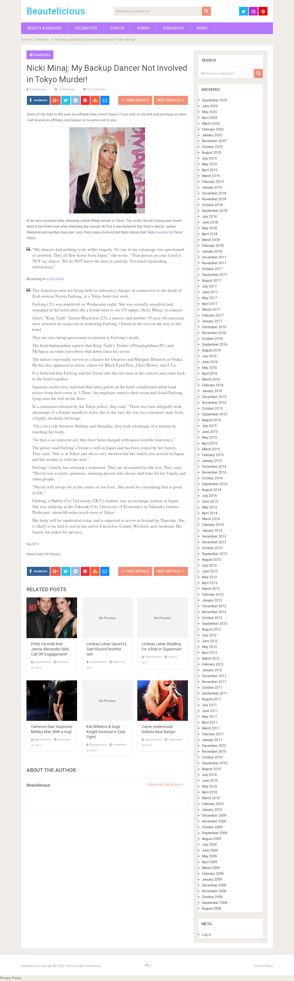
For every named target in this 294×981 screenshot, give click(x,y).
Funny (144, 28)
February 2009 (213, 874)
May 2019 (209, 164)
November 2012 (214, 612)
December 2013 (214, 536)
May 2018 (209, 228)
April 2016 (209, 374)
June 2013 (210, 571)
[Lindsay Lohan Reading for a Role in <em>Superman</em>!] (162, 617)
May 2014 (209, 507)
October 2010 (212, 757)
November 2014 (214, 472)
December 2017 (214, 257)
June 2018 (210, 222)
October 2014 (212, 478)
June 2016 (210, 362)
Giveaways (173, 28)
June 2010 (210, 781)
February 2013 (213, 594)
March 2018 (211, 240)
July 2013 (209, 565)
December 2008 (214, 885)
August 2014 (211, 490)
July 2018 (209, 217)
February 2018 (213, 246)
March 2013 (211, 589)
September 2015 (214, 414)
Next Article (169, 100)
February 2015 (213, 455)
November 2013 (214, 542)
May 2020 (209, 112)
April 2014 (209, 513)
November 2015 (214, 403)
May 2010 (209, 786)
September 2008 (214, 903)
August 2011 (211, 699)
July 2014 (209, 496)
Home (25, 39)
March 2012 (211, 658)
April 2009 (209, 862)
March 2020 (211, 123)
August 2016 (211, 350)
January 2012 (212, 670)
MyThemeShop (90, 966)
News (202, 28)
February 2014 (213, 525)
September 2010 (214, 763)
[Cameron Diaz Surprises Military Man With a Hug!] (51, 700)
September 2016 (214, 344)
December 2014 (214, 467)
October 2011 (212, 688)
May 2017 (209, 298)
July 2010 (209, 775)
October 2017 (212, 269)
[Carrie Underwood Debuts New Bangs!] (162, 700)
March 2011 (211, 728)
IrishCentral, (55, 279)
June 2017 (210, 292)
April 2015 (209, 443)
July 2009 (209, 845)
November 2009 (214, 821)
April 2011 (209, 722)
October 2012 (212, 618)
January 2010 (212, 810)
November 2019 (214, 141)
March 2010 (211, 798)
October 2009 (212, 827)
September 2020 (214, 100)
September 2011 (214, 693)
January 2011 (212, 740)
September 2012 (214, 624)
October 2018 (212, 205)
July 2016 (209, 356)
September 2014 (214, 484)
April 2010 (209, 792)
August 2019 (211, 153)
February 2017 (213, 315)
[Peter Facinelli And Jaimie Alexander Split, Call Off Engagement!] (51, 617)
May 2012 (209, 647)
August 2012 (211, 629)
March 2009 (211, 868)
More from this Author (164, 784)
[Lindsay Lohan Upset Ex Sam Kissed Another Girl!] (107, 617)
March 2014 (211, 519)
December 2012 (214, 606)
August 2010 (211, 769)
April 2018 (209, 234)
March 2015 (211, 449)
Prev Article (137, 100)
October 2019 (212, 147)
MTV (35, 544)
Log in (206, 935)
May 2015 (209, 437)
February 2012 (213, 664)
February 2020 (213, 129)
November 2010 (214, 751)
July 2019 (209, 158)
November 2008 (214, 891)
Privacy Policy (263, 966)
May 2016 (209, 368)
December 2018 (214, 193)
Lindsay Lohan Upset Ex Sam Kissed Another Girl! (107, 649)
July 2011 (209, 705)
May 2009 (209, 856)
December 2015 (214, 397)
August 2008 (211, 908)
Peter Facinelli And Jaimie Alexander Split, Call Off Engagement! (50, 649)
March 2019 (211, 176)
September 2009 (214, 833)
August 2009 (211, 839)
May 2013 (209, 577)
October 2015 (212, 408)
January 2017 (212, 321)
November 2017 (214, 263)
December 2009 (214, 815)
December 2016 (214, 327)
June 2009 (210, 850)
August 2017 (211, 280)
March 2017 (211, 310)
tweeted (162, 232)
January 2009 (212, 879)
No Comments (96, 89)
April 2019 (209, 170)
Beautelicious (55, 11)
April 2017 (209, 304)
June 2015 (210, 432)
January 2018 (212, 251)
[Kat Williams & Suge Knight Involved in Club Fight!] (107, 700)
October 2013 (212, 548)
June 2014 (210, 501)
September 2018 (214, 211)
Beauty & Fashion (44, 28)
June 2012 (210, 641)
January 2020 (212, 135)
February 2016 (213, 385)
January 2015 (212, 461)
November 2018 (214, 199)
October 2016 (212, 339)
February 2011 (213, 734)
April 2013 (209, 583)
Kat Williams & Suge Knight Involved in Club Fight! (106, 731)
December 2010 (214, 746)
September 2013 (214, 554)
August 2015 (211, 420)
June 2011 (210, 711)
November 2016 (214, 333)
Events (117, 28)
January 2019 (212, 187)
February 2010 (213, 804)
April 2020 (209, 118)
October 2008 (212, 897)
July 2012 (209, 635)
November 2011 (214, 682)
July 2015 (209, 426)
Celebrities (85, 28)
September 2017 (214, 275)
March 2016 (211, 379)
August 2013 (211, 560)
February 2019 (213, 182)
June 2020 (210, 106)
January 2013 (212, 600)
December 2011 (214, 676)
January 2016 (212, 391)
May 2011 (209, 717)
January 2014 (212, 531)
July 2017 (209, 286)
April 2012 (209, 653)
